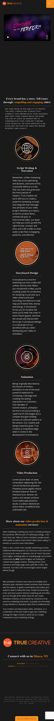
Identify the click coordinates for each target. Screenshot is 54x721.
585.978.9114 (32, 664)
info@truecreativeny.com (32, 666)
